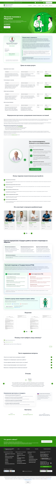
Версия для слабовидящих (28, 471)
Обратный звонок (49, 2)
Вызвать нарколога (9, 306)
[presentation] (3, 383)
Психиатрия (12, 8)
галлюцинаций (20, 126)
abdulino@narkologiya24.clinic (28, 414)
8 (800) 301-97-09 (17, 307)
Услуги (8, 8)
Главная (5, 8)
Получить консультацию (35, 169)
